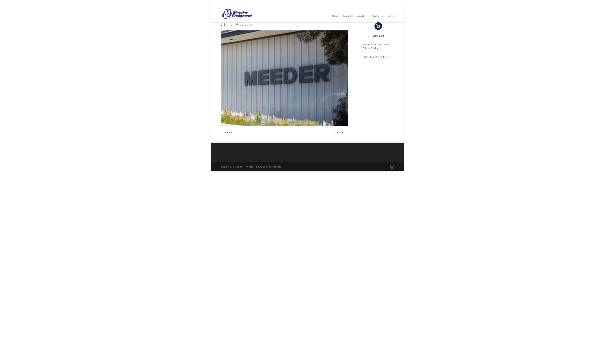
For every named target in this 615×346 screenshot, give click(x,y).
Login (391, 16)
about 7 (226, 132)
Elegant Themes (244, 166)
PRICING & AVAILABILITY (376, 56)
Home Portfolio (247, 25)
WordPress (275, 166)
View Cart (378, 35)
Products (348, 16)
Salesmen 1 (340, 132)
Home (335, 16)
